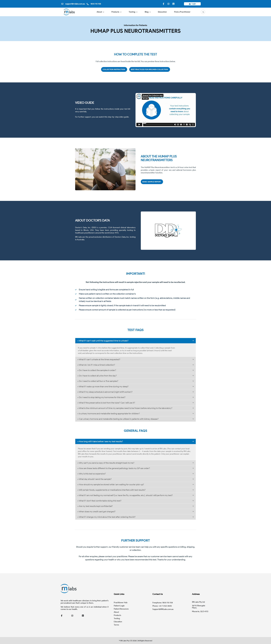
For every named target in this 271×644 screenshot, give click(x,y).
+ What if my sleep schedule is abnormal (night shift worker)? (105, 392)
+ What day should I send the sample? (94, 479)
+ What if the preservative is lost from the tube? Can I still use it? (106, 402)
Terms (116, 625)
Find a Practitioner (182, 12)
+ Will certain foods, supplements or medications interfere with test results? (111, 490)
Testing (132, 12)
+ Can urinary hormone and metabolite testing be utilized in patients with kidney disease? (118, 419)
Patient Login (119, 606)
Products (115, 12)
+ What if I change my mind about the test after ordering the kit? (106, 517)
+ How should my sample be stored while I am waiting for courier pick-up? (110, 484)
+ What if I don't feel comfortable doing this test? (99, 500)
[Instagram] (168, 4)
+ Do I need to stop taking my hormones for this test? (101, 397)
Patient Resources (121, 609)
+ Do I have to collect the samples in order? (96, 370)
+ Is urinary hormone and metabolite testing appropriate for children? (108, 413)
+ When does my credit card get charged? (96, 511)
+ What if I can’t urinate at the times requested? (98, 359)
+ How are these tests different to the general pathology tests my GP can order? (113, 468)
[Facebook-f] (163, 4)
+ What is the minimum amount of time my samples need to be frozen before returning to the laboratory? (124, 408)
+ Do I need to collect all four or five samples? (97, 381)
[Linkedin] (173, 4)
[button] (135, 340)
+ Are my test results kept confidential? (95, 506)
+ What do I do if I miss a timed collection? (96, 365)
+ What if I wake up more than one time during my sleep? (103, 386)
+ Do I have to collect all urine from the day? (97, 375)
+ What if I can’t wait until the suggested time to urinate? (103, 340)
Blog (147, 12)
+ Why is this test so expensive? (91, 473)
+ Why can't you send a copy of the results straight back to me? (105, 463)
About (99, 12)
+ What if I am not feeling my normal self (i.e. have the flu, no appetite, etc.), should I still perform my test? (125, 495)
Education (162, 12)
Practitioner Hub (120, 602)
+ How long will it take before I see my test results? (100, 441)
